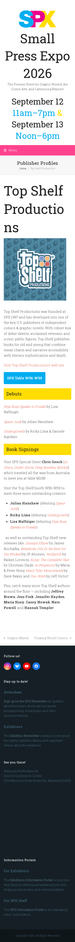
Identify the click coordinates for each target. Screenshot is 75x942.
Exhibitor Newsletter (24, 736)
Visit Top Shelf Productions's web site (34, 365)
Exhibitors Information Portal (31, 880)
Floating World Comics (51, 638)
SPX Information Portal (27, 910)
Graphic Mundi (16, 638)
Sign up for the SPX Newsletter (25, 701)
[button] (10, 150)
